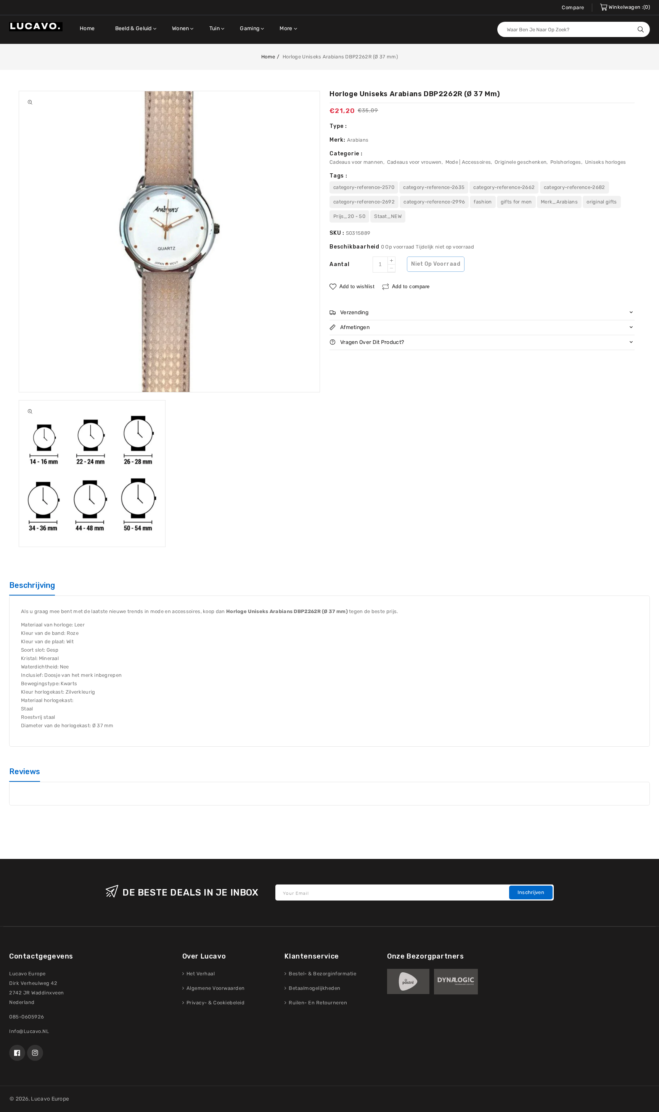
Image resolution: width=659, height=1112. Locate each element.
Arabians (357, 140)
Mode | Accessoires (468, 162)
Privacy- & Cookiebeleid (214, 1002)
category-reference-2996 (434, 202)
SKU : (338, 233)
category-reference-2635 (434, 187)
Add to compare (411, 286)
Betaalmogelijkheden (314, 988)
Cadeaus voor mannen (356, 162)
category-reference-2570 (363, 187)
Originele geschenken (520, 162)
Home (268, 57)
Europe (60, 1099)
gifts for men (516, 202)
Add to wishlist (357, 286)
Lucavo (40, 1099)
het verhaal (200, 973)
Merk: (338, 140)
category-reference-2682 (574, 187)
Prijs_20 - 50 (349, 216)
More (286, 28)
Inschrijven (531, 892)
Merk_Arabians (559, 202)
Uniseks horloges (605, 162)
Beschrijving (32, 585)
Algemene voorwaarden (215, 988)
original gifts (602, 202)
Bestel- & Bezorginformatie (322, 973)
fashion (483, 202)
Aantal (340, 264)
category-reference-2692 (364, 202)
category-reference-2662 (504, 187)
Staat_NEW (388, 216)
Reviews (24, 771)
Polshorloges (565, 162)
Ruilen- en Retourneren (317, 1002)
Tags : (338, 176)
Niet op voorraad (435, 264)
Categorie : (346, 153)
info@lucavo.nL (29, 1031)
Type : (338, 126)
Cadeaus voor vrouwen (414, 162)
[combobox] (573, 29)
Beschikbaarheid (355, 247)
